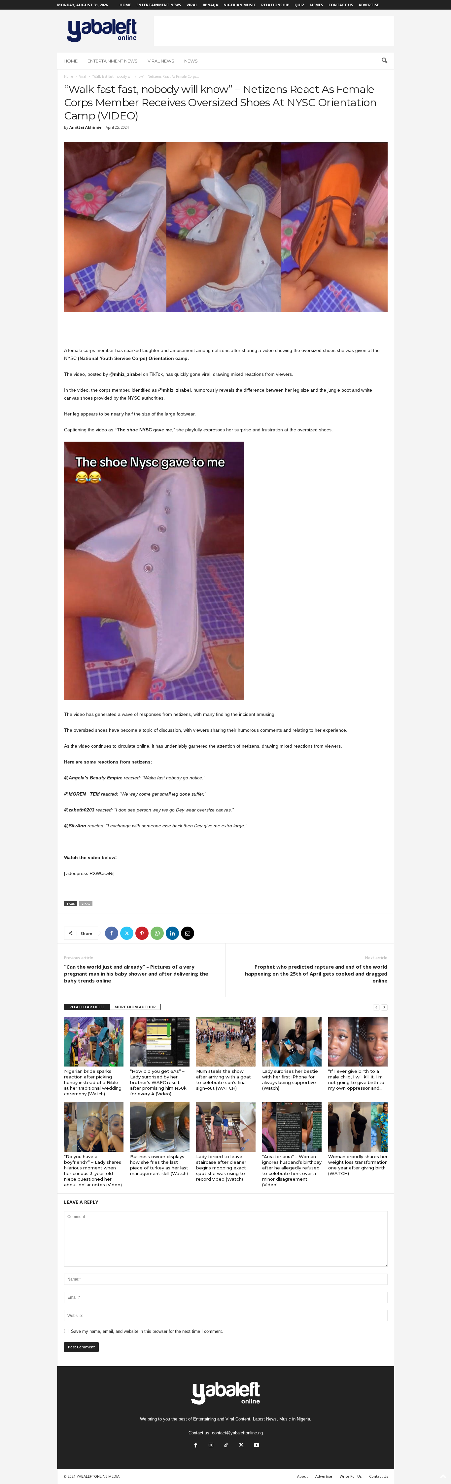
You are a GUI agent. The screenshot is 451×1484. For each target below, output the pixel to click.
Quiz (299, 4)
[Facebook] (111, 933)
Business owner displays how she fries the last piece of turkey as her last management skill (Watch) (159, 1165)
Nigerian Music (240, 4)
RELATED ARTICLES (87, 1006)
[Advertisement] (274, 31)
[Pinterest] (142, 933)
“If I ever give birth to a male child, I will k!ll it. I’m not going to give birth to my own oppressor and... (356, 1080)
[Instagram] (211, 1445)
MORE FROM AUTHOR (135, 1006)
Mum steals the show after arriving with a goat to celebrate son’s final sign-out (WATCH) (223, 1080)
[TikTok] (226, 1445)
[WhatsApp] (157, 933)
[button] (384, 61)
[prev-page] (376, 1007)
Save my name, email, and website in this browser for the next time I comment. (147, 1331)
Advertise (369, 4)
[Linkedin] (172, 933)
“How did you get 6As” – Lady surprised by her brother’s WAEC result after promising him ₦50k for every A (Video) (158, 1082)
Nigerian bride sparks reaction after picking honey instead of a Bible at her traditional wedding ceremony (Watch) (92, 1082)
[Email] (187, 933)
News (191, 61)
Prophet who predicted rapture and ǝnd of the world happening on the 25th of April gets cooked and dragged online (316, 973)
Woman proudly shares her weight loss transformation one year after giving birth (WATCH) (358, 1165)
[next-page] (384, 1007)
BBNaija (210, 4)
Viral (192, 4)
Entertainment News (158, 4)
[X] (126, 933)
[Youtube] (256, 1445)
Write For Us (351, 1476)
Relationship (275, 4)
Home (125, 4)
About (302, 1476)
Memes (316, 4)
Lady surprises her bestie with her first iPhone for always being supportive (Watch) (290, 1080)
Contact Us (341, 4)
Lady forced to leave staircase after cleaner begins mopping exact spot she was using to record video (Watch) (221, 1168)
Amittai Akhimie (85, 127)
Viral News (161, 61)
